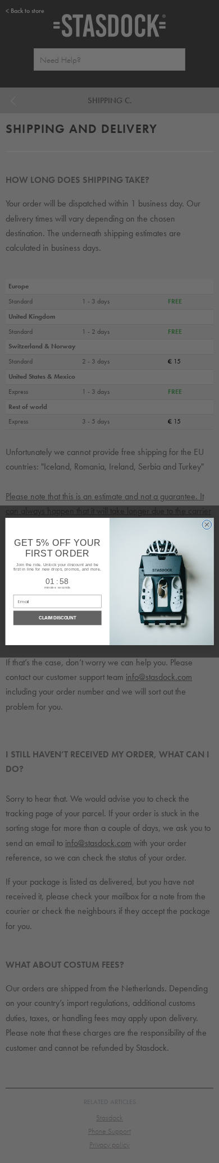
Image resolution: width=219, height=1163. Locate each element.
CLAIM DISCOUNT (57, 618)
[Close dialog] (207, 525)
